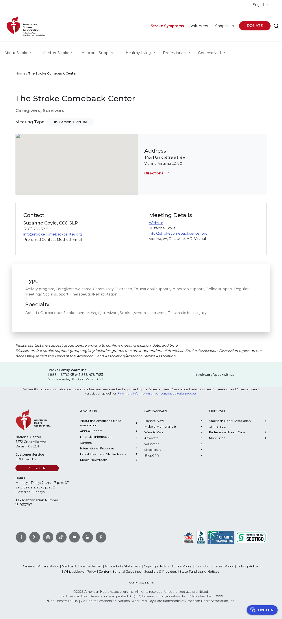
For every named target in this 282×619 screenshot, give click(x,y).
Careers (86, 442)
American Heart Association (230, 421)
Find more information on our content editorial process (157, 393)
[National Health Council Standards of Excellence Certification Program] (188, 537)
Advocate (151, 438)
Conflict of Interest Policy (214, 566)
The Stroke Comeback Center (52, 73)
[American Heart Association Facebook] (21, 537)
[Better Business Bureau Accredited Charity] (201, 537)
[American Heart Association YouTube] (74, 537)
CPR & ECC (217, 426)
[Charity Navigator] (221, 537)
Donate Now (154, 421)
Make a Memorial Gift (160, 426)
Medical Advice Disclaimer (82, 566)
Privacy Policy (48, 566)
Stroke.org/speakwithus (214, 375)
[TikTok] (61, 537)
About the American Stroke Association (100, 423)
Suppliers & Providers (160, 572)
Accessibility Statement (123, 566)
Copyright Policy (156, 566)
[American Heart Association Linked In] (87, 537)
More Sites (217, 438)
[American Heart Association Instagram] (48, 537)
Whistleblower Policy (80, 572)
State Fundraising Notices (199, 572)
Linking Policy (247, 566)
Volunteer (151, 444)
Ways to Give (153, 432)
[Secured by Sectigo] (251, 537)
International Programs (97, 448)
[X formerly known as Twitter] (35, 537)
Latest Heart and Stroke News (103, 454)
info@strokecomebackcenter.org (52, 234)
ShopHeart (152, 449)
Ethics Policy (182, 566)
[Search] (276, 26)
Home (20, 73)
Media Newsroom (93, 460)
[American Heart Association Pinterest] (101, 537)
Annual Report (91, 431)
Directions (153, 173)
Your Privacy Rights (141, 582)
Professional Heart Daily (227, 432)
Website (156, 223)
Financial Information (95, 436)
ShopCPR (151, 455)
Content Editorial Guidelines (120, 572)
